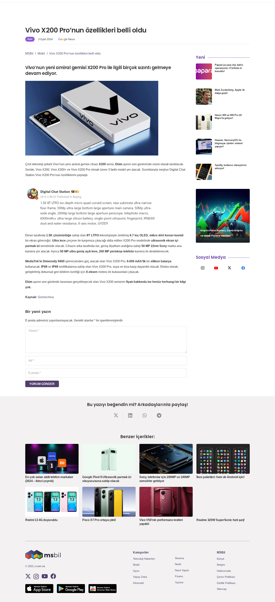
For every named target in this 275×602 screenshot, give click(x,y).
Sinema (179, 558)
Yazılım (179, 582)
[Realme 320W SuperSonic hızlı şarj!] (223, 502)
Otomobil (138, 582)
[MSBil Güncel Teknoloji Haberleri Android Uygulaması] (71, 588)
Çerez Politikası (226, 576)
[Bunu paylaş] (116, 415)
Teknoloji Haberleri (144, 558)
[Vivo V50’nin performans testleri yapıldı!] (166, 502)
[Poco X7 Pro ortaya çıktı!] (109, 502)
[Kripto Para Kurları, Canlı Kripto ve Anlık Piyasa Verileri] (223, 216)
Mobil (136, 564)
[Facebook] (243, 268)
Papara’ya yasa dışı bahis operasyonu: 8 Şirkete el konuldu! (229, 68)
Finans (179, 576)
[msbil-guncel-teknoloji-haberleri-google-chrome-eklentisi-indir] (102, 588)
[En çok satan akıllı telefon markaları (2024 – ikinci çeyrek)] (52, 459)
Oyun (136, 570)
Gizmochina (46, 297)
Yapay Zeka (140, 576)
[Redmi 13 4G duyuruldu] (52, 502)
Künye (220, 558)
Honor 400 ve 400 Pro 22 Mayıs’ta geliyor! (228, 117)
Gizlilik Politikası (226, 582)
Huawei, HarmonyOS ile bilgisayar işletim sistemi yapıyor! (229, 143)
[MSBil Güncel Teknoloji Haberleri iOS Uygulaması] (39, 588)
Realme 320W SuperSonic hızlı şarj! (220, 520)
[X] (229, 268)
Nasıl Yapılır (182, 570)
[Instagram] (202, 268)
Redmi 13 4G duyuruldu (41, 520)
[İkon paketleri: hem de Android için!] (223, 459)
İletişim (221, 564)
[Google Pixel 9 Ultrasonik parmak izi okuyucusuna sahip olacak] (109, 459)
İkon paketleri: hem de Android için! (220, 477)
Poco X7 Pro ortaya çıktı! (99, 520)
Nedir (178, 564)
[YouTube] (216, 268)
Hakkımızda (224, 570)
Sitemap (222, 588)
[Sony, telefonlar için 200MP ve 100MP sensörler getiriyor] (166, 459)
